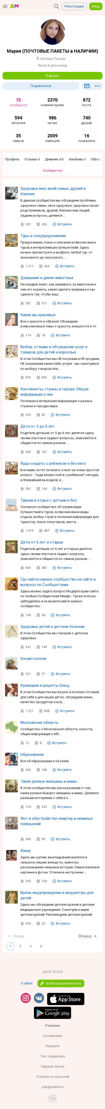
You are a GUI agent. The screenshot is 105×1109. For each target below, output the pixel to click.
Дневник (54, 159)
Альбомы (77, 159)
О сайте (26, 983)
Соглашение (52, 1036)
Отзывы (32, 159)
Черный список (52, 1066)
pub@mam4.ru (52, 1087)
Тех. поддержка (52, 1056)
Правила (52, 1046)
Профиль (12, 159)
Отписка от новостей (52, 1077)
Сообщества (52, 170)
